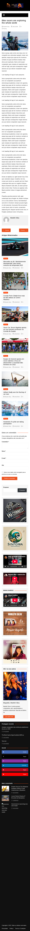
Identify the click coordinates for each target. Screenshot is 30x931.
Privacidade (5, 928)
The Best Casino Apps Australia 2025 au (13, 735)
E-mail (4, 458)
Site (3, 465)
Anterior (7, 230)
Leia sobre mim (9, 716)
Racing (5, 28)
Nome (4, 451)
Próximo (23, 230)
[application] (15, 561)
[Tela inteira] (24, 566)
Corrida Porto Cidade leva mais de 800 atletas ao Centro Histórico (14, 297)
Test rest (4, 741)
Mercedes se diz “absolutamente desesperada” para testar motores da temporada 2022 (14, 263)
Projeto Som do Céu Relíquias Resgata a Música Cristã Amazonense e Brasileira (19, 788)
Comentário (5, 441)
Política (11, 928)
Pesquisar (6, 487)
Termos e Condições (20, 928)
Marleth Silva (6, 26)
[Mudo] (22, 566)
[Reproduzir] (5, 566)
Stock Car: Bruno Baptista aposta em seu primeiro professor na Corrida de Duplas (14, 329)
